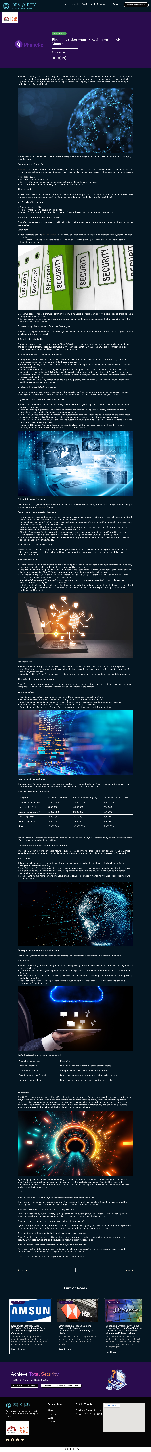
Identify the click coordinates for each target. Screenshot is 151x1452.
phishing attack (50, 234)
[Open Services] (91, 4)
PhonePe (22, 169)
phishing (41, 507)
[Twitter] (22, 1439)
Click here (22, 1256)
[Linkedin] (7, 1439)
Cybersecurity (59, 33)
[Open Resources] (108, 4)
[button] (136, 4)
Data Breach (18, 1302)
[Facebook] (12, 1439)
